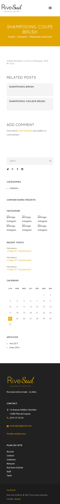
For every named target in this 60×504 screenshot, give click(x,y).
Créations (11, 460)
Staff (9, 472)
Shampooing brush (21, 86)
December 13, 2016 (22, 61)
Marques (11, 464)
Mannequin (12, 248)
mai (14, 343)
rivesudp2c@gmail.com (21, 426)
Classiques (22, 37)
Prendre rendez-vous (16, 434)
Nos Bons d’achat (15, 468)
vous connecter (25, 131)
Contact (10, 456)
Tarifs (46, 61)
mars (15, 347)
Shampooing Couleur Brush (27, 101)
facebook (11, 490)
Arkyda (17, 499)
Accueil (11, 37)
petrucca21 (27, 251)
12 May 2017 (12, 251)
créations (14, 188)
